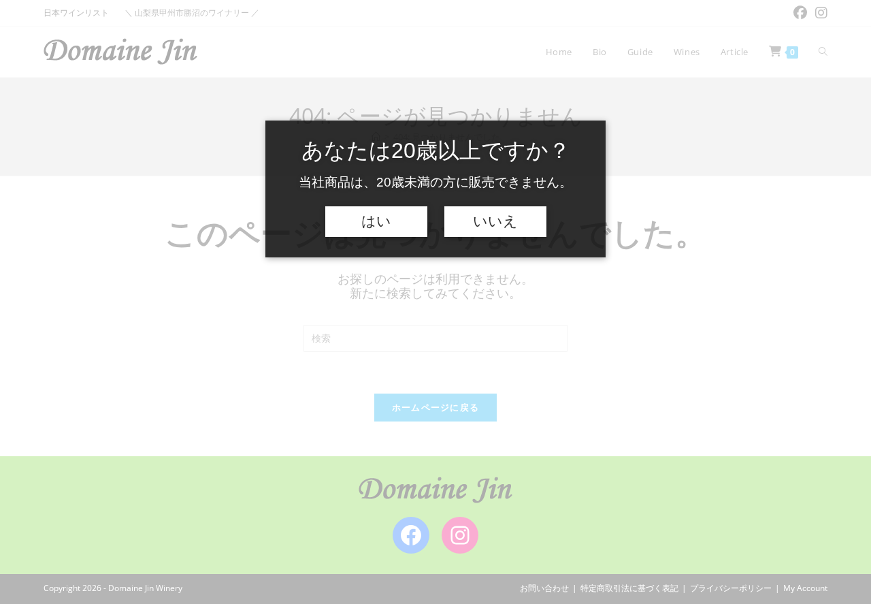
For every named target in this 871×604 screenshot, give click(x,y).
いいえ (495, 221)
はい (376, 221)
